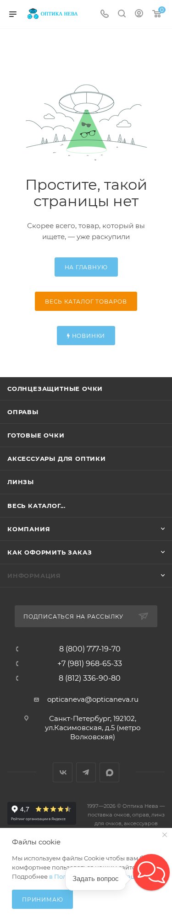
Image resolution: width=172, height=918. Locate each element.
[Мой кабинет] (139, 14)
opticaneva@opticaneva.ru (93, 699)
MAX (109, 772)
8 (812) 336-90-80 (90, 678)
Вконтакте (62, 772)
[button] (151, 872)
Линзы (20, 482)
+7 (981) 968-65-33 (89, 663)
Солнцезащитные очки (55, 388)
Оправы (23, 412)
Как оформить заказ (49, 552)
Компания (28, 529)
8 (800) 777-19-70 (90, 649)
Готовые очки (36, 435)
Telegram (86, 772)
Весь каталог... (36, 505)
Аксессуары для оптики (56, 458)
